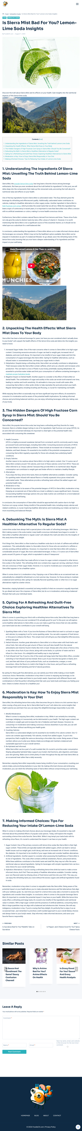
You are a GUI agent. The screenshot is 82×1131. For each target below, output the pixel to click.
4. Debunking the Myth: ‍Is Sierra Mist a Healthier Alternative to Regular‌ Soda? (31, 151)
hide (40, 139)
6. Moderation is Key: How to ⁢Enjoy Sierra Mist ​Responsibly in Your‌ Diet (29, 156)
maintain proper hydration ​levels (18, 374)
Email (32, 1045)
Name (6, 1045)
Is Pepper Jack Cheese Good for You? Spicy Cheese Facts (63, 926)
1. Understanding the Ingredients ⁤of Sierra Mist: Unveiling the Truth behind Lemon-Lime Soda (37, 143)
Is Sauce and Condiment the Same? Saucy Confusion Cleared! (14, 974)
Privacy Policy (50, 1127)
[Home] (3, 14)
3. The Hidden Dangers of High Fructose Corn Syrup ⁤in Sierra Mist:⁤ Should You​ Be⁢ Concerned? (37, 149)
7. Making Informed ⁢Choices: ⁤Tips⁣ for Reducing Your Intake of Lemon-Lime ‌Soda (32, 159)
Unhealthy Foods (13, 18)
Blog (36, 1115)
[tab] (37, 991)
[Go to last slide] (5, 969)
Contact (57, 1115)
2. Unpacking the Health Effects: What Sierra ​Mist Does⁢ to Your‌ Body (28, 146)
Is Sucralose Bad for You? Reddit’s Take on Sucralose (18, 926)
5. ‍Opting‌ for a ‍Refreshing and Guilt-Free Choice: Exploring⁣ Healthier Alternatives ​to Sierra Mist (37, 154)
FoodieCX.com (8, 34)
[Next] (76, 969)
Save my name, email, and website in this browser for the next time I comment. (68, 1043)
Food (4, 18)
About (46, 1115)
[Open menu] (77, 4)
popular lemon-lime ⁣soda (23, 183)
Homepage (25, 1115)
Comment (7, 1018)
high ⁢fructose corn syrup (11, 206)
